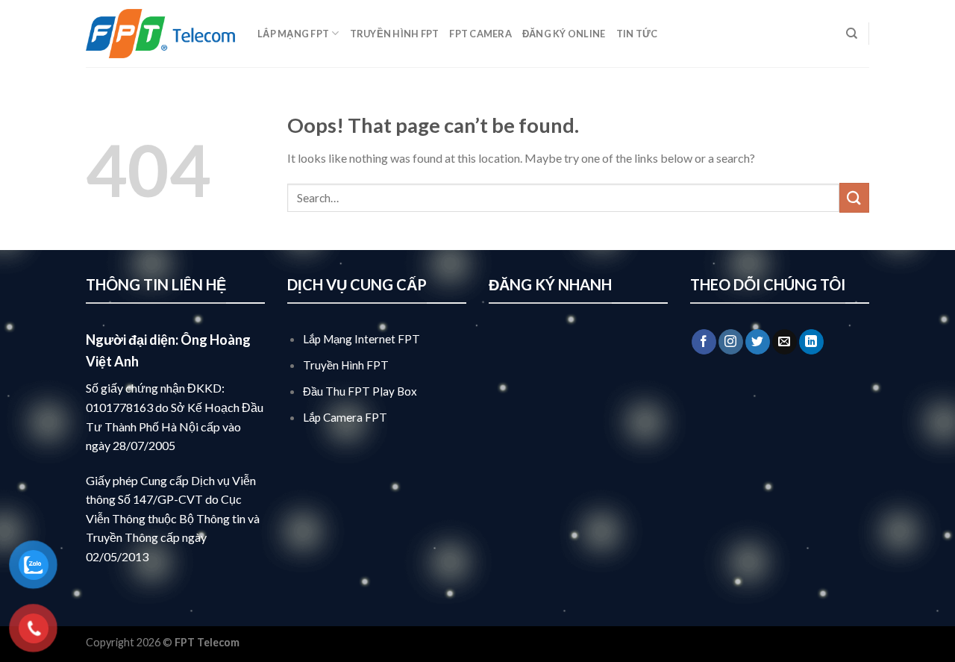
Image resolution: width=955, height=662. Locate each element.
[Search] (851, 33)
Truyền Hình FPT (394, 34)
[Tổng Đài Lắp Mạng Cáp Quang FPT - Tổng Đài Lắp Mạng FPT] (160, 33)
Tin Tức (637, 34)
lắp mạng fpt (273, 642)
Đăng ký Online (564, 34)
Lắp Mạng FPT (293, 34)
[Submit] (854, 197)
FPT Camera (480, 34)
